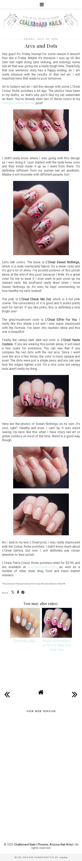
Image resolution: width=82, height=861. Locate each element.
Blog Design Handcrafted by (41, 857)
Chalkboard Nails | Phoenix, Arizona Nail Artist (43, 844)
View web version (41, 711)
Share (8, 674)
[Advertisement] (41, 746)
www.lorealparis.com (42, 567)
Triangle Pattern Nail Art (18, 103)
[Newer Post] (7, 691)
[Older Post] (75, 691)
